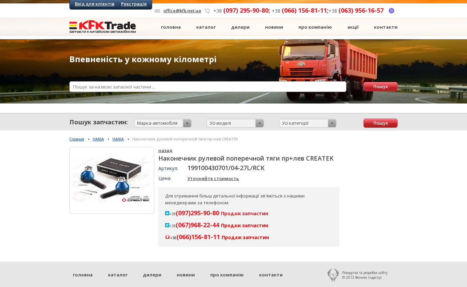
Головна (171, 27)
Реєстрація (134, 4)
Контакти (386, 27)
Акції (353, 27)
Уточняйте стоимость (213, 178)
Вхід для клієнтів (95, 4)
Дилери (240, 27)
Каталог (206, 27)
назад (165, 150)
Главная (76, 138)
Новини (274, 27)
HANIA (98, 138)
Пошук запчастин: (98, 122)
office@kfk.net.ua (182, 11)
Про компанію (315, 27)
